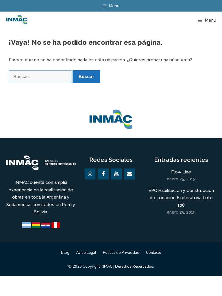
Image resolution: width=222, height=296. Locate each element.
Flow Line (181, 172)
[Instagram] (90, 174)
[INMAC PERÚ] (15, 20)
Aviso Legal (86, 252)
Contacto (153, 252)
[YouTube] (116, 174)
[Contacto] (129, 174)
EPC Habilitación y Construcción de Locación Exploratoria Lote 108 (181, 198)
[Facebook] (103, 174)
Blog (65, 252)
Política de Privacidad (121, 252)
